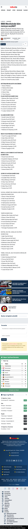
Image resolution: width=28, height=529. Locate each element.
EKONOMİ (19, 10)
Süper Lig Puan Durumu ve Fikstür (15, 518)
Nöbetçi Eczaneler (7, 466)
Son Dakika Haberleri (20, 472)
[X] (9, 461)
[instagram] (13, 489)
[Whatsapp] (19, 461)
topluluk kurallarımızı (13, 343)
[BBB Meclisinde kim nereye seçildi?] (14, 42)
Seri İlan (6, 501)
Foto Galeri (7, 495)
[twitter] (9, 489)
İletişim (6, 510)
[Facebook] (7, 461)
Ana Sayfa (7, 491)
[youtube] (17, 489)
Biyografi (6, 505)
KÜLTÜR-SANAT (10, 480)
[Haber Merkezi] (4, 308)
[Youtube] (14, 461)
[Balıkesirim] (13, 7)
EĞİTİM (15, 480)
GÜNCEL (3, 10)
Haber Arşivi (6, 474)
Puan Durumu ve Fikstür (21, 469)
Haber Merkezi (12, 307)
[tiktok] (25, 489)
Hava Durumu (19, 466)
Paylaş (4, 44)
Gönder (4, 339)
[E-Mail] (9, 311)
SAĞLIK (4, 480)
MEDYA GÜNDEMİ (21, 480)
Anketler (6, 506)
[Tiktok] (16, 461)
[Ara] (26, 7)
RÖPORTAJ (24, 479)
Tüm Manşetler (6, 472)
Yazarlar (6, 498)
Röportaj (6, 503)
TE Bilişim (17, 484)
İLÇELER (26, 10)
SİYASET (9, 10)
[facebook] (5, 489)
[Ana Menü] (1, 7)
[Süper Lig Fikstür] (26, 394)
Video (6, 496)
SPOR (13, 10)
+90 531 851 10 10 (15, 452)
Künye (6, 508)
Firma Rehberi (8, 500)
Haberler (3, 21)
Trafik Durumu (6, 469)
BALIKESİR (9, 21)
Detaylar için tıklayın (14, 390)
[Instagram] (12, 461)
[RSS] (21, 461)
